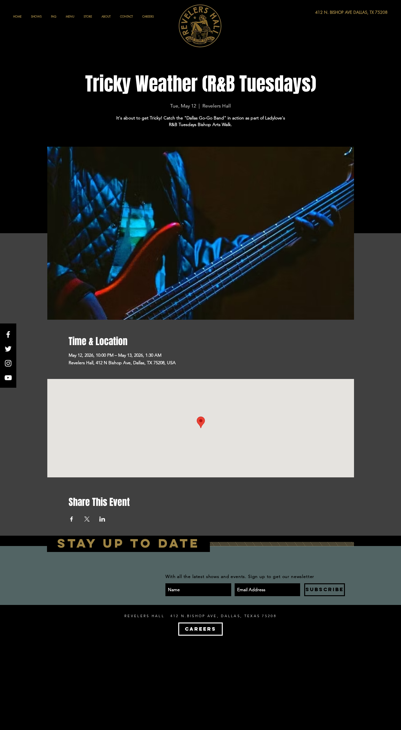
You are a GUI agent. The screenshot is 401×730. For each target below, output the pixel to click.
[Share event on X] (87, 519)
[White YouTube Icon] (8, 377)
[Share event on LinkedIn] (102, 519)
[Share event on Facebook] (72, 519)
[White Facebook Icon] (8, 334)
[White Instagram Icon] (8, 363)
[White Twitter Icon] (8, 348)
